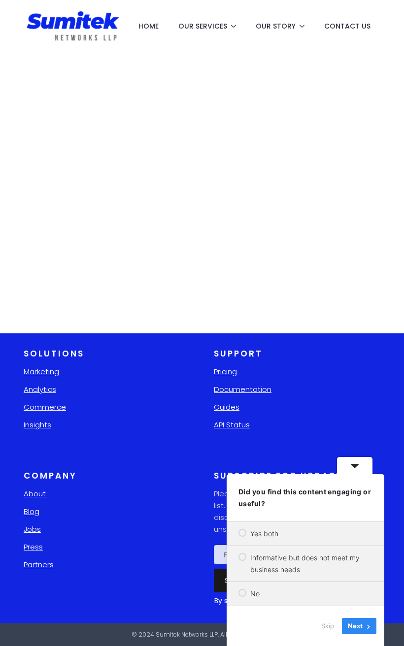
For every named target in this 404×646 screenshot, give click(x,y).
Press (33, 547)
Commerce (45, 407)
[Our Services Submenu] (236, 26)
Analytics (40, 389)
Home (148, 26)
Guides (226, 407)
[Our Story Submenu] (305, 26)
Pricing (225, 371)
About (35, 493)
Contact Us (347, 26)
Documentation (242, 389)
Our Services (202, 26)
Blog (31, 511)
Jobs (32, 529)
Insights (37, 425)
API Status (232, 425)
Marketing (41, 371)
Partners (39, 564)
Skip (327, 626)
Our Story (276, 26)
